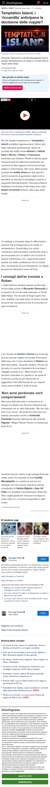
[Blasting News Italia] (15, 2)
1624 (3, 720)
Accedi (45, 3)
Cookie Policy (19, 771)
